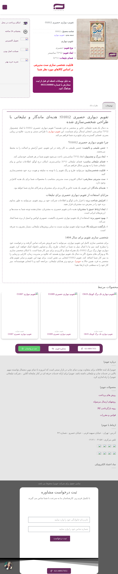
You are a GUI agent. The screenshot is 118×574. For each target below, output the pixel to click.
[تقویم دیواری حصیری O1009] (59, 310)
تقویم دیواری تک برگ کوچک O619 (98, 334)
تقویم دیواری (59, 35)
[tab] (109, 105)
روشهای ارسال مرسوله (104, 401)
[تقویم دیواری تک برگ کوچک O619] (98, 310)
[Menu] (114, 7)
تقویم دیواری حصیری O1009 (59, 334)
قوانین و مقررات (108, 415)
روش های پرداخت (107, 395)
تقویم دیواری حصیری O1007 (20, 334)
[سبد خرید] (4, 7)
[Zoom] (114, 56)
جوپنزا (78, 261)
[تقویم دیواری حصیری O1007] (19, 310)
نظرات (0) (94, 106)
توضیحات (109, 106)
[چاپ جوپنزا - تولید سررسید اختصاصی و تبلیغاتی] (59, 7)
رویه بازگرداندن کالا (106, 408)
